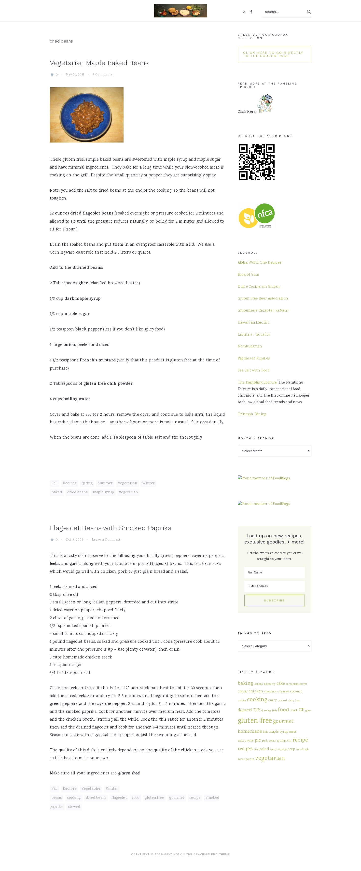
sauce (273, 749)
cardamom (292, 684)
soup (291, 749)
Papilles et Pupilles (254, 358)
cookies (242, 700)
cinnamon (283, 692)
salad (264, 749)
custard (282, 700)
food (135, 798)
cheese (243, 691)
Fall (55, 483)
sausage (282, 749)
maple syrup (103, 492)
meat (292, 732)
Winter (148, 483)
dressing (266, 711)
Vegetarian (127, 483)
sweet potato (246, 759)
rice (256, 749)
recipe (195, 798)
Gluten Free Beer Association (263, 298)
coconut (296, 691)
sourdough (302, 749)
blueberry (270, 684)
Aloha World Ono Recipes (259, 263)
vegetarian (128, 492)
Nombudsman (250, 346)
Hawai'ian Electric (254, 323)
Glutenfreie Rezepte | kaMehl (263, 311)
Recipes (69, 483)
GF (302, 710)
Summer (105, 483)
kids (265, 732)
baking (245, 683)
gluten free (154, 798)
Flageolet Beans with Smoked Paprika (111, 528)
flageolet (119, 798)
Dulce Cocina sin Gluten (259, 287)
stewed (74, 807)
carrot (303, 684)
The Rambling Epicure (257, 383)
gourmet (176, 798)
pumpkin (284, 740)
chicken (256, 691)
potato (272, 741)
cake (281, 684)
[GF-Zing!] (180, 14)
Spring (87, 483)
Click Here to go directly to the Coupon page (273, 54)
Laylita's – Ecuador (254, 335)
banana (258, 684)
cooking (74, 798)
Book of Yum (248, 275)
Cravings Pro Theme (212, 854)
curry (272, 700)
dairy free (293, 700)
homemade (250, 731)
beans (57, 798)
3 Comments (102, 74)
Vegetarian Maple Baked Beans (99, 63)
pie (258, 740)
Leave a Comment (106, 539)
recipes (245, 749)
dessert (245, 710)
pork (265, 741)
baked (57, 492)
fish (274, 710)
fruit (294, 710)
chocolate (270, 691)
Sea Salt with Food (253, 370)
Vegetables (91, 789)
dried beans (77, 492)
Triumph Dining (252, 414)
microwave (246, 740)
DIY (257, 710)
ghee (308, 710)
